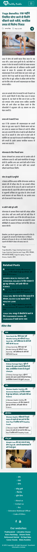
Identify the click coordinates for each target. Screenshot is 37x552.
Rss (19, 507)
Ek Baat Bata (26, 537)
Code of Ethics (19, 514)
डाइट (6, 332)
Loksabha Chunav (24, 532)
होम (19, 477)
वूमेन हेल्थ (8, 413)
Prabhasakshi (10, 532)
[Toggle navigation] (31, 3)
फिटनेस (7, 360)
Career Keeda (11, 540)
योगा (6, 385)
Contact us (19, 504)
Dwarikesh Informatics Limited (23, 546)
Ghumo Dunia (24, 534)
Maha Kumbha (25, 540)
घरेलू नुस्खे (8, 438)
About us (19, 500)
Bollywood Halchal (11, 537)
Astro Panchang (11, 534)
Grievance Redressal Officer (19, 510)
